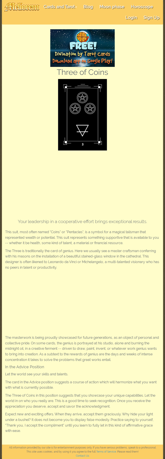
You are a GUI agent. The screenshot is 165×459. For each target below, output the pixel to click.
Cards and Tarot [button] (59, 6)
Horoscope (142, 6)
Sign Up (152, 17)
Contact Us (82, 455)
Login (131, 17)
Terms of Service (106, 451)
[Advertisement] (82, 183)
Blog (88, 6)
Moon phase (111, 6)
